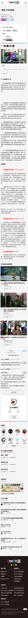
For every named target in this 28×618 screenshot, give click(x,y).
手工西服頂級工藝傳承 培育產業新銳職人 (13, 503)
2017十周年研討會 (19, 590)
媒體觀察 (8, 30)
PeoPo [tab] (11, 351)
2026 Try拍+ (4, 588)
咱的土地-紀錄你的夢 (6, 593)
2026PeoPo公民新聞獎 (7, 494)
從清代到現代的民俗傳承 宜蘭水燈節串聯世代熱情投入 (13, 510)
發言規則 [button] (24, 351)
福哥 (4, 526)
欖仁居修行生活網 (8, 341)
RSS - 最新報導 (5, 602)
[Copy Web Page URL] (13, 46)
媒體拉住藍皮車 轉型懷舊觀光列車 (14, 283)
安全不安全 (4, 469)
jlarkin (17, 434)
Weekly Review (5, 579)
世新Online (5, 519)
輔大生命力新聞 (7, 542)
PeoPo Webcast (18, 574)
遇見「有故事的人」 (19, 595)
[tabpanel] (14, 371)
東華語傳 (6, 285)
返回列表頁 (14, 392)
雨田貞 (4, 548)
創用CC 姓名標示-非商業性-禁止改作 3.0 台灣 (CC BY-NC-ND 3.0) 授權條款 (9, 40)
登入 (18, 355)
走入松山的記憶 (6, 532)
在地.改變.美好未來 (19, 593)
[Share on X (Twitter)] (8, 46)
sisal (10, 434)
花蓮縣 (10, 27)
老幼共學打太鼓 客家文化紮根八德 (11, 547)
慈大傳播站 (14, 407)
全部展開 (13, 446)
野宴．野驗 (4, 455)
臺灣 (7, 27)
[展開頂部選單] (25, 2)
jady (24, 434)
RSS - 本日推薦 (5, 604)
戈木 (4, 504)
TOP (25, 609)
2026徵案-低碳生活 (19, 588)
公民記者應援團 (18, 576)
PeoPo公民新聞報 (18, 571)
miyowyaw (6, 313)
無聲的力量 (4, 462)
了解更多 (14, 417)
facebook (11, 565)
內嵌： (4, 65)
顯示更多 (8, 36)
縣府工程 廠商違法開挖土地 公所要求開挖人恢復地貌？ (15, 310)
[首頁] (14, 3)
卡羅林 (4, 533)
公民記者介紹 (17, 579)
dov (4, 513)
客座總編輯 (17, 581)
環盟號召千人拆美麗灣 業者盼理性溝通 (15, 338)
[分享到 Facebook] (5, 46)
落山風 (3, 434)
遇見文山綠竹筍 (6, 525)
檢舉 (12, 19)
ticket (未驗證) (5, 359)
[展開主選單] (2, 2)
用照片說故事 (4, 595)
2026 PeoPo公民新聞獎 (7, 590)
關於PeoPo (4, 571)
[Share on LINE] (10, 46)
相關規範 (3, 574)
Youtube (16, 565)
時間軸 (2, 576)
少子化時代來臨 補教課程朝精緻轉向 (12, 518)
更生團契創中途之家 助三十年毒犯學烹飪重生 (13, 539)
